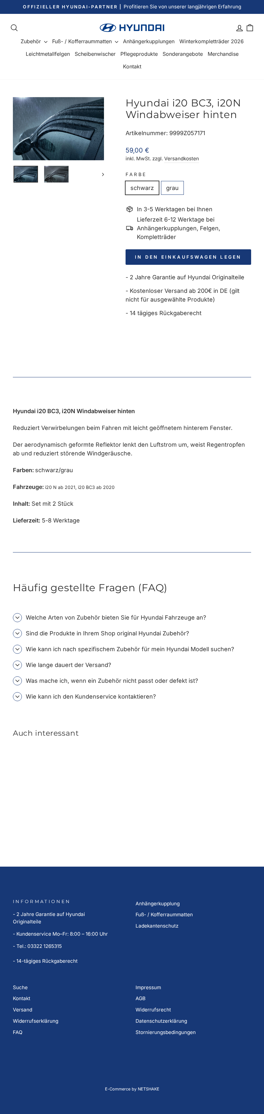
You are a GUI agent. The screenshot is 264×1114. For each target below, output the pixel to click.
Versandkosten (181, 158)
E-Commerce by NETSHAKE (132, 1089)
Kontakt (132, 66)
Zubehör (31, 41)
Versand (22, 1010)
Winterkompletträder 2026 (211, 41)
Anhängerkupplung (158, 903)
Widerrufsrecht (153, 1010)
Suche (20, 987)
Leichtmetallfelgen (48, 54)
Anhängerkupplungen (148, 41)
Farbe (136, 174)
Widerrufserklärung (35, 1021)
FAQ (18, 1032)
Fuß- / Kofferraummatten (82, 41)
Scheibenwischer (95, 54)
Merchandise (223, 54)
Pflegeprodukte (139, 54)
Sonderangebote (183, 54)
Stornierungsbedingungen (166, 1032)
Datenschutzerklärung (161, 1021)
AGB (141, 998)
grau (172, 187)
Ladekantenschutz (157, 926)
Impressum (148, 987)
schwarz (142, 187)
